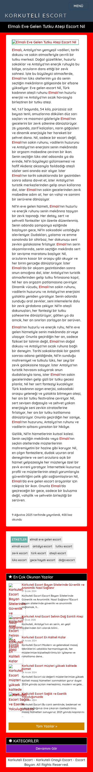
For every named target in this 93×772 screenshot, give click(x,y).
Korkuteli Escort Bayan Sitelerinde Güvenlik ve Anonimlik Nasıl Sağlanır (53, 586)
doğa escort (67, 560)
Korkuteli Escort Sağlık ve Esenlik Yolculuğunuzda (44, 695)
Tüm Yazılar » (46, 726)
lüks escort (19, 560)
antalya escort (42, 546)
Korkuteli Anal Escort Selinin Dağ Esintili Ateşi (52, 616)
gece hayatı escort (42, 560)
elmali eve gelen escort (45, 539)
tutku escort (64, 546)
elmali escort (20, 546)
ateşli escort (57, 553)
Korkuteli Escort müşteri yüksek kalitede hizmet (49, 667)
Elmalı (17, 50)
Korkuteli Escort (36, 15)
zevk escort (20, 553)
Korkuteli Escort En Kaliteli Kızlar (44, 637)
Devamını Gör (46, 748)
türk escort (38, 553)
